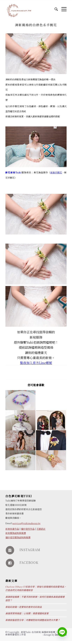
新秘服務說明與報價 (15, 533)
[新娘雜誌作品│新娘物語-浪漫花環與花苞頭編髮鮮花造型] (20, 440)
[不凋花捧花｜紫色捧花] (20, 420)
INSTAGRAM (29, 549)
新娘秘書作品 (12, 528)
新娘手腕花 (56, 172)
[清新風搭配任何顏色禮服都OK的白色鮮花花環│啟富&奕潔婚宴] (20, 460)
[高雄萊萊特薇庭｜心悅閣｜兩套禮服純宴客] (51, 420)
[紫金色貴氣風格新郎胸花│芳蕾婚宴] (51, 440)
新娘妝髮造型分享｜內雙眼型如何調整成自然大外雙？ (32, 620)
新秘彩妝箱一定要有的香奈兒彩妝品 (23, 607)
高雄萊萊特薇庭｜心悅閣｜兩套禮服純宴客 (27, 613)
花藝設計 (41, 528)
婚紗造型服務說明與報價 (17, 537)
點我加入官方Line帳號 (36, 362)
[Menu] (62, 7)
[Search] (54, 7)
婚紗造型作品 (28, 528)
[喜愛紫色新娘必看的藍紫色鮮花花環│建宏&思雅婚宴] (20, 400)
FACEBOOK (28, 562)
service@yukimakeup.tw (26, 523)
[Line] (62, 632)
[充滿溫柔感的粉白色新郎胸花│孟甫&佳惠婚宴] (51, 400)
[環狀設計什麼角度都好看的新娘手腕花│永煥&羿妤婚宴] (51, 460)
